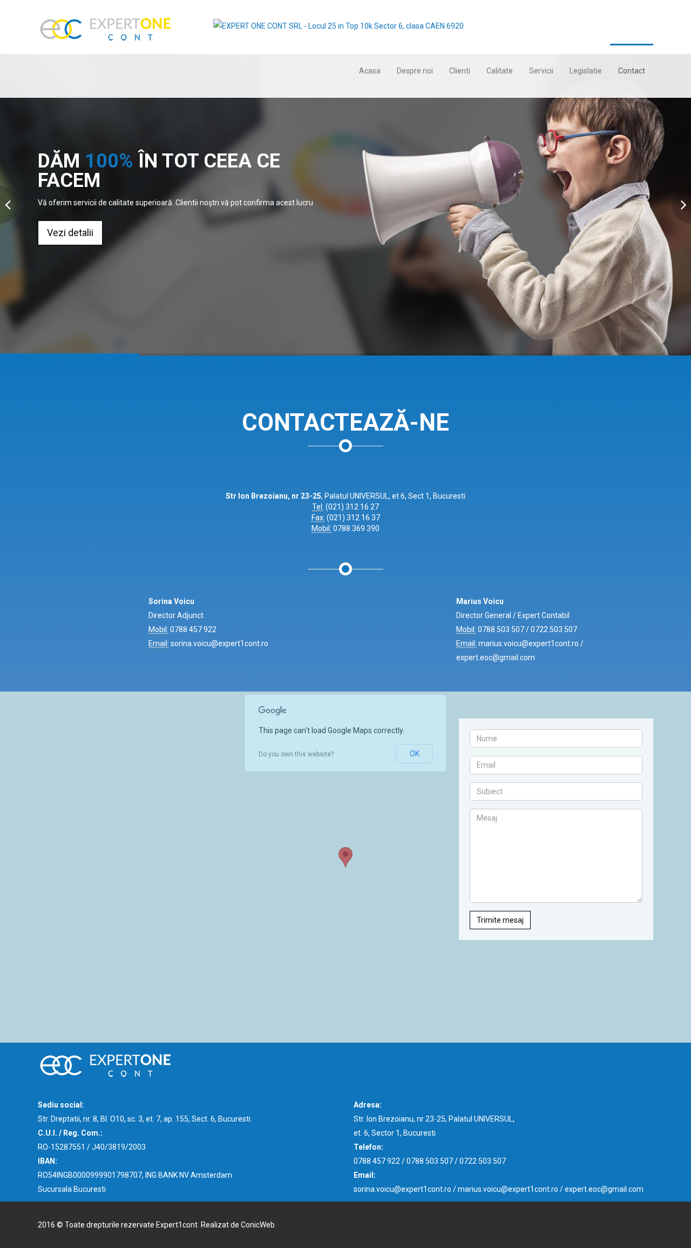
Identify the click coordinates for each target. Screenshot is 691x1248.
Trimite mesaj (500, 920)
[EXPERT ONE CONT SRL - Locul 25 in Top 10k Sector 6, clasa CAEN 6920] (338, 21)
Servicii (541, 70)
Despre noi (415, 70)
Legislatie (586, 70)
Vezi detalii (70, 232)
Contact (631, 70)
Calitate (499, 70)
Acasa (370, 70)
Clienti (459, 70)
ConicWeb (258, 1224)
